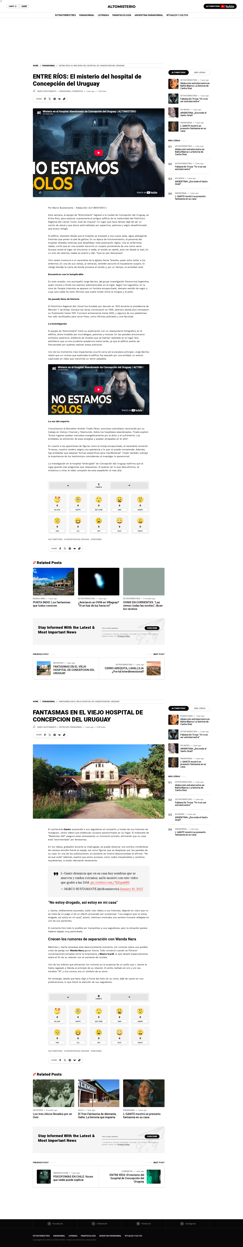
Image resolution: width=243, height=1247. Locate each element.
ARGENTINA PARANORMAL (110, 1236)
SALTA (81, 1110)
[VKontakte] (59, 98)
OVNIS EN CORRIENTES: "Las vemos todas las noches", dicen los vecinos (143, 605)
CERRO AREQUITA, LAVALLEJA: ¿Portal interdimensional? (124, 670)
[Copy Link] (64, 98)
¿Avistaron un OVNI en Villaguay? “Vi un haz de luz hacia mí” (98, 604)
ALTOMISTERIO (178, 72)
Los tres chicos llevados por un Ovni (52, 1115)
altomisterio (55, 539)
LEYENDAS (73, 1236)
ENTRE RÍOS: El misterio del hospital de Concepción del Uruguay (126, 1178)
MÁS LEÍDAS (199, 72)
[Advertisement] (121, 37)
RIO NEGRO (185, 109)
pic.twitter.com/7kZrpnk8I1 (109, 882)
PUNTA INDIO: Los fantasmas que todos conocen (51, 604)
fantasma (97, 539)
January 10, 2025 (131, 889)
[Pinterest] (54, 98)
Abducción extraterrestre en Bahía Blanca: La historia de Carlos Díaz (195, 86)
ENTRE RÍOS (58, 663)
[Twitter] (49, 98)
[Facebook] (45, 98)
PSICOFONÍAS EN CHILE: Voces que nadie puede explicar (73, 1178)
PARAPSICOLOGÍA (60, 1173)
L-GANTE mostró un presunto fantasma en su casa (193, 128)
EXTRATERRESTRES (86, 598)
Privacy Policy (124, 636)
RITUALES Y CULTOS (133, 1236)
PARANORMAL (48, 65)
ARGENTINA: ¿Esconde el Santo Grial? (193, 114)
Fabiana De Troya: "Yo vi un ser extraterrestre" (194, 100)
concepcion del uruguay (77, 539)
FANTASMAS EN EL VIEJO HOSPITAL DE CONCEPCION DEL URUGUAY (74, 670)
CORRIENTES (77, 91)
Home (35, 65)
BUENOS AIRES (39, 598)
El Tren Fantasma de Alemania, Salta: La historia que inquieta (97, 1115)
